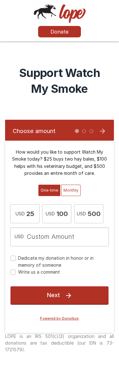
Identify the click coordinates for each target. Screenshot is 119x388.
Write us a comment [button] (39, 272)
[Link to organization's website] (59, 13)
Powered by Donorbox (59, 318)
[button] (24, 214)
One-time (49, 190)
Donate (59, 32)
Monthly (70, 190)
